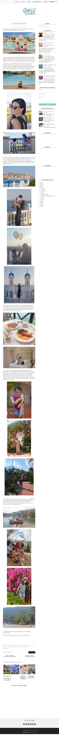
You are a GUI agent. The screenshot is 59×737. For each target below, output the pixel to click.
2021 (41, 183)
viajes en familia (22, 647)
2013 (41, 205)
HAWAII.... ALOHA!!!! (49, 33)
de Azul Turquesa (32, 732)
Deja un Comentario (8, 652)
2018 (41, 187)
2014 (41, 203)
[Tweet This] (29, 652)
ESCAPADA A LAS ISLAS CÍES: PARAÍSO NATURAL (49, 125)
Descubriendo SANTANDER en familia (48, 195)
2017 (41, 199)
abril (42, 197)
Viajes (15, 647)
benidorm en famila (15, 645)
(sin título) (47, 55)
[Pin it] (34, 652)
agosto (42, 191)
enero (42, 198)
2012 (41, 206)
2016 (41, 201)
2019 (41, 186)
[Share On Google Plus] (32, 652)
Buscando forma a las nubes (32, 730)
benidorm (7, 645)
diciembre (43, 189)
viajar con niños (8, 647)
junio (42, 193)
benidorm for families (28, 645)
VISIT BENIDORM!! (44, 194)
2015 (41, 202)
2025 (41, 182)
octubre (42, 190)
